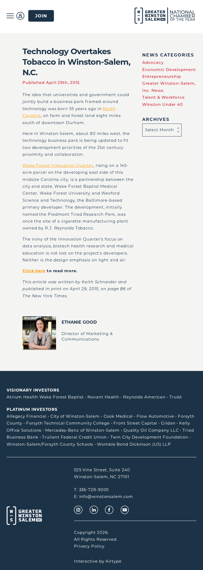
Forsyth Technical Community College (68, 423)
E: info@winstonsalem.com (103, 496)
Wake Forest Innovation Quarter (57, 165)
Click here (33, 270)
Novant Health (103, 396)
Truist (175, 396)
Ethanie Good (79, 322)
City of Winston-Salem (75, 416)
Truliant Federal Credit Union (74, 437)
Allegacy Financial (27, 416)
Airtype (113, 561)
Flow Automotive (155, 416)
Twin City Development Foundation (149, 437)
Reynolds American (144, 396)
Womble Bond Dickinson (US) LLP (134, 444)
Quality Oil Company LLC (151, 430)
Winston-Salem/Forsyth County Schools (50, 444)
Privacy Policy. (89, 546)
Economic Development (169, 69)
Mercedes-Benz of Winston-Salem (82, 430)
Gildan (168, 423)
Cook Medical (118, 416)
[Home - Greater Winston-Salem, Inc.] (158, 16)
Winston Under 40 (162, 104)
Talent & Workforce (163, 97)
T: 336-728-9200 (91, 489)
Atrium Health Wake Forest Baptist (45, 396)
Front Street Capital (135, 423)
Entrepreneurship (161, 76)
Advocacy (153, 62)
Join (41, 15)
